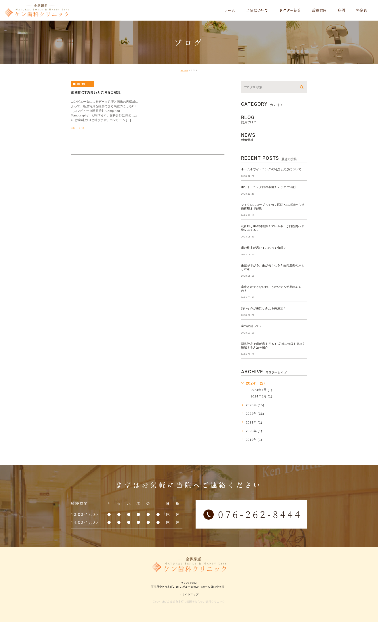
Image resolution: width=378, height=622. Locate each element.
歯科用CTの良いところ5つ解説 (96, 92)
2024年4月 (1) (261, 390)
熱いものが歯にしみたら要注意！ (263, 308)
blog (81, 84)
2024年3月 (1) (261, 396)
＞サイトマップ (189, 594)
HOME (184, 70)
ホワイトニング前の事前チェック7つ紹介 (269, 187)
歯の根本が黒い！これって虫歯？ (263, 247)
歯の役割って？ (251, 326)
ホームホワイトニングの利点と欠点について (271, 169)
